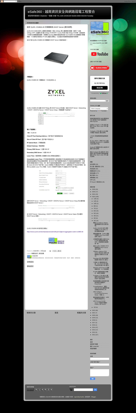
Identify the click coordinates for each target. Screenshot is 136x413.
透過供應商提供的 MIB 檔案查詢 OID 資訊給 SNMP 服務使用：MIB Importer (99, 120)
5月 (95, 213)
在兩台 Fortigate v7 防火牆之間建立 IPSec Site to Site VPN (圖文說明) (99, 126)
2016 (93, 325)
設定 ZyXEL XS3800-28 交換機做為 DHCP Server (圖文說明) (101, 247)
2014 (93, 327)
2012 (93, 332)
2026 (93, 189)
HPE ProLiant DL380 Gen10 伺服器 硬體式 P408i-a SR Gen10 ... (100, 303)
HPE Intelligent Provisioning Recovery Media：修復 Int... (100, 293)
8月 (95, 206)
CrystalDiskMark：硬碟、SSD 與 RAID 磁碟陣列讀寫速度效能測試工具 (101, 288)
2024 (93, 194)
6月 (95, 211)
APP (91, 180)
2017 (93, 322)
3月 (95, 218)
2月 (95, 220)
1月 (95, 307)
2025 (93, 191)
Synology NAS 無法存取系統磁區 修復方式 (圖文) (100, 259)
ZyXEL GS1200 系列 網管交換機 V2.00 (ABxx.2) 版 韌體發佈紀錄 (100, 230)
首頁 (56, 313)
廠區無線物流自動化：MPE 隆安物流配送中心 (101, 298)
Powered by (95, 93)
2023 (93, 196)
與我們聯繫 (93, 348)
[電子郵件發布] (50, 251)
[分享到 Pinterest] (60, 251)
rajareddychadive (79, 397)
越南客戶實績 (94, 344)
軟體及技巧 (35, 253)
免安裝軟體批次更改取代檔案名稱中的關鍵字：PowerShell (101, 282)
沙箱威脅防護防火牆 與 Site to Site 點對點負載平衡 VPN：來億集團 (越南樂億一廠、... (101, 241)
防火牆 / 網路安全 (95, 166)
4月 (95, 215)
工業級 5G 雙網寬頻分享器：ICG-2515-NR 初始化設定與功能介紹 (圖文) (101, 264)
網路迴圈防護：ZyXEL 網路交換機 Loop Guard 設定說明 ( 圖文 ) (101, 235)
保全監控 (92, 168)
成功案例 (92, 164)
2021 (93, 312)
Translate (104, 111)
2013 (93, 330)
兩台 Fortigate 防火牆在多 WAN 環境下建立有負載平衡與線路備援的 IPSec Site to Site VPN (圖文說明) (99, 154)
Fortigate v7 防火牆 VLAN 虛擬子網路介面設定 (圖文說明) (99, 132)
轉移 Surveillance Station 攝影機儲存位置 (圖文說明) (100, 224)
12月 (95, 198)
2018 (93, 320)
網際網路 (92, 177)
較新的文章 (31, 313)
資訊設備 (41, 253)
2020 (93, 315)
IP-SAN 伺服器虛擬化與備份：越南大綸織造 (100, 272)
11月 (95, 201)
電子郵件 (92, 175)
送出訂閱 (100, 88)
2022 (93, 310)
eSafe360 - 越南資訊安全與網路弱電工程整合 (61, 12)
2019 (93, 317)
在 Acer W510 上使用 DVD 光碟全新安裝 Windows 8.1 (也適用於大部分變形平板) (99, 142)
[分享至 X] (57, 251)
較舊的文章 (81, 313)
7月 (95, 208)
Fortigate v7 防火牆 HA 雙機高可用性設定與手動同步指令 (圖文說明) (101, 277)
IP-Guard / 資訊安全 (96, 182)
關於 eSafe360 (94, 346)
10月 (95, 203)
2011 (93, 334)
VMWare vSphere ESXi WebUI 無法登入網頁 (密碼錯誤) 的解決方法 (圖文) (101, 254)
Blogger (93, 397)
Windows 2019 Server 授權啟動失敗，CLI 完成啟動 (101, 268)
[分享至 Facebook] (59, 251)
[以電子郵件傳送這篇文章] (53, 251)
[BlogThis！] (55, 251)
